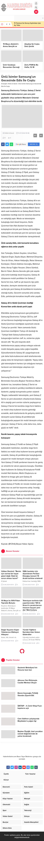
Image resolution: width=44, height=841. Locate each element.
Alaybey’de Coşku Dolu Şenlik (32, 45)
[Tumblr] (36, 767)
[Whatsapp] (32, 767)
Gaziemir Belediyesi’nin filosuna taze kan (27, 668)
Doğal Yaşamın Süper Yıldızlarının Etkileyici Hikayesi (10, 632)
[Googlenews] (28, 767)
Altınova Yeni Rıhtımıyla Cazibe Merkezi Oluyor (27, 681)
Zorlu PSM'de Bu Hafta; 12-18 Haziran (31, 67)
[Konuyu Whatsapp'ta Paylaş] (11, 144)
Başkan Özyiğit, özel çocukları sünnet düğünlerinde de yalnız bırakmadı (30, 733)
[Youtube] (24, 767)
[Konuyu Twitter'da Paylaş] (7, 144)
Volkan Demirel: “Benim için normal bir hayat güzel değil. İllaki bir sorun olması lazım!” (11, 575)
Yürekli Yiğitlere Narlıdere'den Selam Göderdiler (31, 632)
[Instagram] (16, 767)
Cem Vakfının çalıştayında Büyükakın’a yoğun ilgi (28, 720)
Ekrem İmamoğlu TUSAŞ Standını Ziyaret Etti (28, 694)
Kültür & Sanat (12, 84)
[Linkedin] (20, 767)
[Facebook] (8, 767)
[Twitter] (12, 767)
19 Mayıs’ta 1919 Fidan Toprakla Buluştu (10, 601)
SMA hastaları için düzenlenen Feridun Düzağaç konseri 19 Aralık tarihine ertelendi (32, 575)
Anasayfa (4, 84)
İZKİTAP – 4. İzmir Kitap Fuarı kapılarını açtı (30, 707)
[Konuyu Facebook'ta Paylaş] (3, 144)
